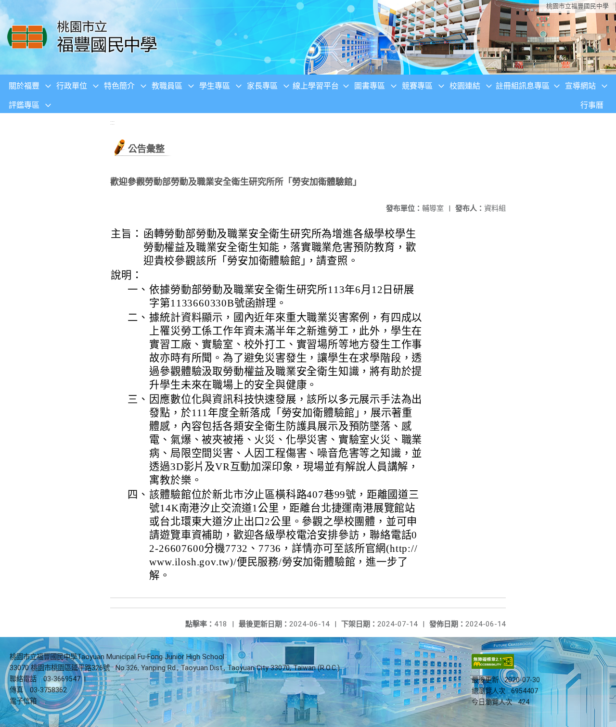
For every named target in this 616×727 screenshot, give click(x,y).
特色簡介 (119, 85)
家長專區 (262, 85)
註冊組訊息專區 (523, 85)
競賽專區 (417, 85)
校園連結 (464, 85)
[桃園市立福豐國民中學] (85, 37)
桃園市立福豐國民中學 (577, 6)
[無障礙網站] (493, 667)
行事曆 (591, 105)
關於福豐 (24, 85)
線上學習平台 (316, 85)
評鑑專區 (24, 105)
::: (112, 122)
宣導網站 (580, 85)
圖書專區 (369, 85)
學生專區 (214, 85)
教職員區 (167, 85)
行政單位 (71, 85)
